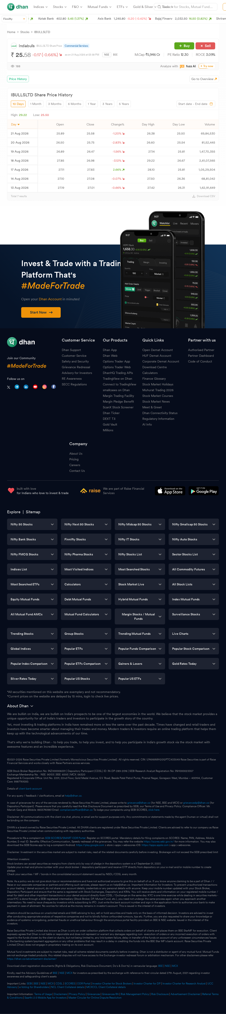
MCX (175, 965)
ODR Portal (83, 983)
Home (11, 32)
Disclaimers (60, 994)
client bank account (30, 788)
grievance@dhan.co (138, 802)
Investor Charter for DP (147, 983)
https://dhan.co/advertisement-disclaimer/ (32, 958)
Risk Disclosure (160, 994)
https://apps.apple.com (155, 845)
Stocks (24, 32)
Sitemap (33, 512)
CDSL (59, 983)
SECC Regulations (74, 384)
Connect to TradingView (119, 384)
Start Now (38, 312)
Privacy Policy (77, 994)
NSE (106, 54)
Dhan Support (71, 350)
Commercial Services (76, 45)
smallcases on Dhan (116, 390)
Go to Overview (202, 79)
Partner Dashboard (201, 355)
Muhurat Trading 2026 (157, 390)
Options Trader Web (117, 367)
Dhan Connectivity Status (159, 413)
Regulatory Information (158, 418)
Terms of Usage (43, 994)
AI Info (147, 424)
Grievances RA (110, 994)
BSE (115, 54)
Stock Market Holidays (157, 384)
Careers (74, 465)
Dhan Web (110, 355)
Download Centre (154, 367)
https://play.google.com (90, 845)
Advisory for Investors (77, 373)
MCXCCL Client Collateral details (106, 987)
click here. (154, 809)
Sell (208, 46)
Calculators (150, 373)
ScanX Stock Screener (118, 407)
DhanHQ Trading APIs (118, 373)
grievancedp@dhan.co (196, 802)
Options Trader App (116, 361)
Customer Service (74, 355)
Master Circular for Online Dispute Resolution (95, 997)
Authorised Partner (201, 350)
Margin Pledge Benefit (118, 401)
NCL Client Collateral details (67, 987)
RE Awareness (72, 378)
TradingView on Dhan (117, 378)
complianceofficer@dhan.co (76, 809)
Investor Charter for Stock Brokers (112, 983)
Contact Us (77, 470)
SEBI (29, 983)
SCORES (70, 983)
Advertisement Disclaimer (185, 994)
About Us (75, 453)
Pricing (74, 459)
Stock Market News (156, 401)
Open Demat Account (157, 350)
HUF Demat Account (156, 355)
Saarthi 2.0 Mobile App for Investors (45, 997)
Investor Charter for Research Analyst (183, 983)
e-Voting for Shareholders (34, 987)
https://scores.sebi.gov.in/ (159, 841)
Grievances (93, 994)
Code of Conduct (200, 361)
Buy (187, 46)
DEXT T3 (109, 418)
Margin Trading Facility (118, 396)
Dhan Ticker (111, 413)
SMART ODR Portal (74, 838)
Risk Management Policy (135, 994)
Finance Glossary (154, 378)
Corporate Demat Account (160, 361)
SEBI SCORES (53, 838)
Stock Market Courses (157, 396)
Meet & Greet (152, 407)
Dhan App (110, 350)
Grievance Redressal (76, 367)
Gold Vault (110, 424)
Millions (108, 430)
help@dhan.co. (73, 795)
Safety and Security (75, 361)
